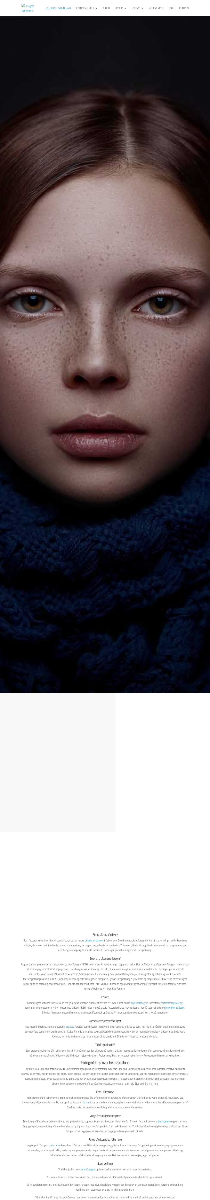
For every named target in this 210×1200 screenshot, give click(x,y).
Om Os (43, 809)
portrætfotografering (172, 1003)
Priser (119, 8)
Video (106, 8)
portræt (70, 1026)
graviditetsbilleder (174, 1007)
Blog (171, 8)
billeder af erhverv (94, 940)
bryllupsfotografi (139, 1003)
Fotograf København (58, 8)
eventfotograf (88, 1169)
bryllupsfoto (164, 1121)
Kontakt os (105, 386)
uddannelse (54, 1145)
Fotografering (85, 8)
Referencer (156, 8)
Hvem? (136, 8)
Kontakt (184, 8)
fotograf (87, 1102)
